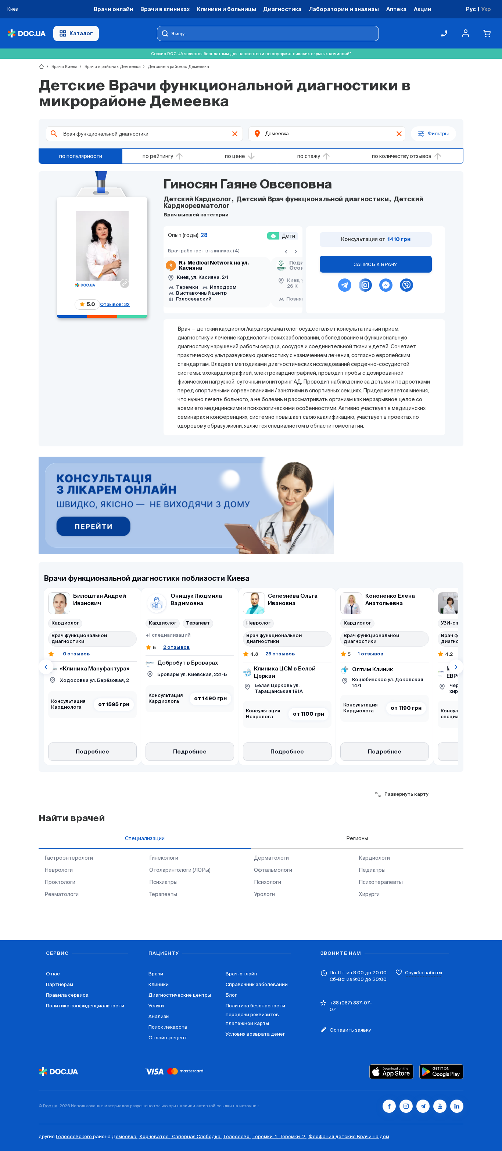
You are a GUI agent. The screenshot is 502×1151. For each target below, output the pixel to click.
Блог (231, 995)
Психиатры (163, 882)
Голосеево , (238, 1136)
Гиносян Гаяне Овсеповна (248, 185)
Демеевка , (126, 1136)
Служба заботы (423, 972)
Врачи (155, 973)
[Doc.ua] (26, 33)
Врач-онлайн (241, 973)
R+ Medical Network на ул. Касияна (214, 265)
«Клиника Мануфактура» (94, 669)
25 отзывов (280, 654)
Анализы (158, 1016)
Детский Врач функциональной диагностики (312, 200)
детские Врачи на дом (362, 1136)
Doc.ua (50, 1106)
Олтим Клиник (372, 669)
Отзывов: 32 (115, 304)
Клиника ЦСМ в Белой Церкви (285, 672)
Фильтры (438, 134)
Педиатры (372, 870)
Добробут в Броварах (187, 663)
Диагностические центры (179, 995)
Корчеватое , (156, 1136)
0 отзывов (76, 654)
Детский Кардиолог (198, 200)
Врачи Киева (61, 66)
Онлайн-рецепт (167, 1037)
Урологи (264, 894)
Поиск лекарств (167, 1027)
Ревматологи (61, 894)
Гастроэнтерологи (68, 858)
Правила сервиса (67, 995)
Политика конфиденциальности (85, 1005)
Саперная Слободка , (198, 1136)
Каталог (81, 33)
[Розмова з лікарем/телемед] (186, 506)
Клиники (158, 984)
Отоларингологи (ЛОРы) (180, 870)
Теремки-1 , (266, 1136)
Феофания (322, 1136)
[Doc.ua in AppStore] (391, 1071)
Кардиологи (374, 858)
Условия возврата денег (255, 1034)
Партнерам (59, 984)
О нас (53, 973)
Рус (471, 9)
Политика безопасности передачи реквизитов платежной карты (255, 1014)
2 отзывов (176, 647)
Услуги (156, 1005)
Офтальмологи (273, 870)
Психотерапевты (381, 882)
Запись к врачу (375, 264)
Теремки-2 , (294, 1136)
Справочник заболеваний (257, 984)
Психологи (267, 882)
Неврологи (58, 870)
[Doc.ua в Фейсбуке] (389, 1106)
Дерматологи (271, 858)
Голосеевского (74, 1136)
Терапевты (163, 894)
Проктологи (59, 882)
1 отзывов (370, 654)
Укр (486, 9)
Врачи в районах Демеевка (109, 66)
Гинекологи (163, 858)
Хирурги (369, 894)
